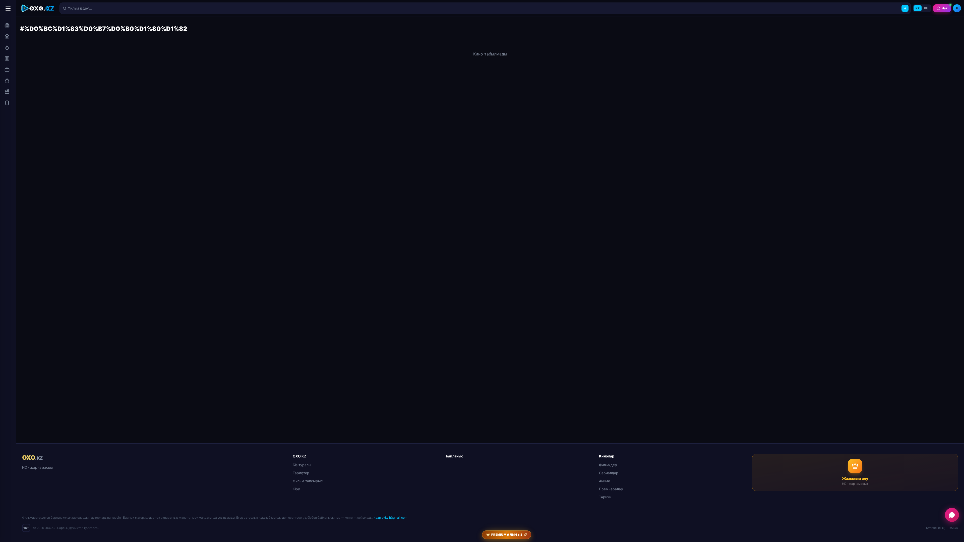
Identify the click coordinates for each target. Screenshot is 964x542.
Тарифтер (301, 473)
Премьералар (611, 489)
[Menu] (8, 8)
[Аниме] (7, 81)
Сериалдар (608, 473)
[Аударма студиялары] (7, 25)
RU (926, 8)
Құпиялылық (935, 528)
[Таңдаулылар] (7, 103)
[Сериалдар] (7, 69)
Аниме (604, 481)
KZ (918, 8)
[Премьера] (7, 47)
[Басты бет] (7, 36)
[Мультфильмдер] (7, 92)
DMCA (953, 528)
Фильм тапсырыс (308, 481)
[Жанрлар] (7, 58)
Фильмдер (608, 465)
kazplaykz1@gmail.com (390, 517)
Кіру (296, 489)
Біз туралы (302, 465)
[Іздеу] (905, 8)
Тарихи (605, 497)
